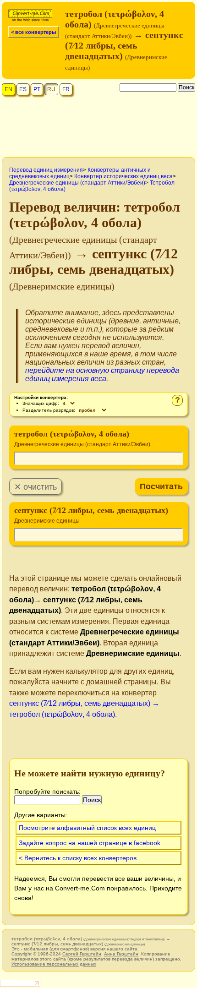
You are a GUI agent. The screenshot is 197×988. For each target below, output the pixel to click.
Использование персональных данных (53, 963)
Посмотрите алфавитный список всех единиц (87, 827)
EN (8, 89)
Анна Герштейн (121, 953)
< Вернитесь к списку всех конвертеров (78, 858)
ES (23, 89)
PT (36, 89)
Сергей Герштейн (81, 953)
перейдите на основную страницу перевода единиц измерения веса (102, 374)
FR (66, 89)
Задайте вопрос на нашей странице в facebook (89, 842)
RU (51, 89)
